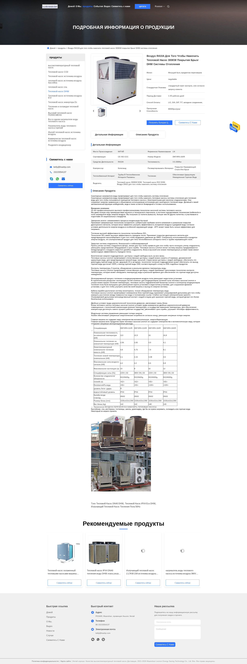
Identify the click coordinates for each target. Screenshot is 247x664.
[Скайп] (51, 179)
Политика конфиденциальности (45, 661)
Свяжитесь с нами (120, 6)
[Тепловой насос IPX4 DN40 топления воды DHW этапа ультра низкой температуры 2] (104, 551)
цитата (142, 6)
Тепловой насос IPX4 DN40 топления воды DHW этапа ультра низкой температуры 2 (103, 572)
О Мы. (79, 6)
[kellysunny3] (103, 640)
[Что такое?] (57, 179)
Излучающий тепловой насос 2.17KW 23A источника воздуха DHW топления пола (141, 572)
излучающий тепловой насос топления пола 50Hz (115, 507)
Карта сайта (66, 661)
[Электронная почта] (63, 179)
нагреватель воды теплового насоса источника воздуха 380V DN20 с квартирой (181, 572)
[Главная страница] (50, 6)
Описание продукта (147, 134)
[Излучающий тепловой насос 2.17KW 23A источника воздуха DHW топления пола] (143, 551)
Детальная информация (109, 134)
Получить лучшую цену (160, 123)
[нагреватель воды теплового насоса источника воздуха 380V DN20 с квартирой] (182, 551)
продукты (88, 6)
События (98, 6)
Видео (107, 6)
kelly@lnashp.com (62, 167)
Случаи (49, 635)
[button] (51, 556)
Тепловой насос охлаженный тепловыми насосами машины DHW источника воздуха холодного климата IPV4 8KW (64, 572)
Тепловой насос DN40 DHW (109, 503)
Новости (50, 631)
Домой (71, 6)
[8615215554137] (98, 640)
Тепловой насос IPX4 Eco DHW (140, 503)
